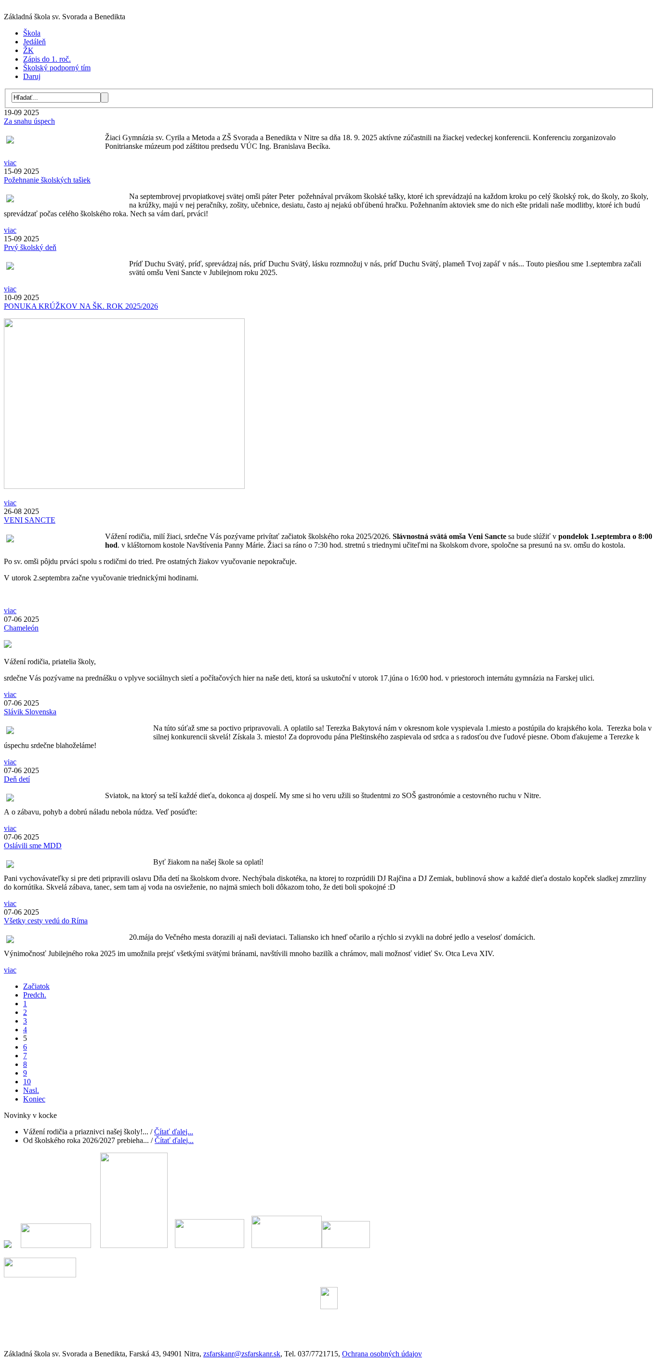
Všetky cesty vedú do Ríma (46, 921)
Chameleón (21, 628)
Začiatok (36, 986)
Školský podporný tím (57, 68)
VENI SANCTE (29, 520)
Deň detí (17, 779)
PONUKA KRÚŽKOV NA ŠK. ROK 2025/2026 (81, 306)
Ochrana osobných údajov (382, 1354)
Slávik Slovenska (30, 712)
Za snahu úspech (29, 121)
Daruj (31, 76)
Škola (31, 33)
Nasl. (31, 1090)
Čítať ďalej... (173, 1132)
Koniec (34, 1099)
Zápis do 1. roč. (47, 59)
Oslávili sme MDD (33, 845)
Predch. (34, 995)
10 (27, 1081)
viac (10, 162)
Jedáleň (34, 42)
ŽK (28, 50)
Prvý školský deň (30, 247)
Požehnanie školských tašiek (47, 180)
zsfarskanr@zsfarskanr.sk (241, 1354)
